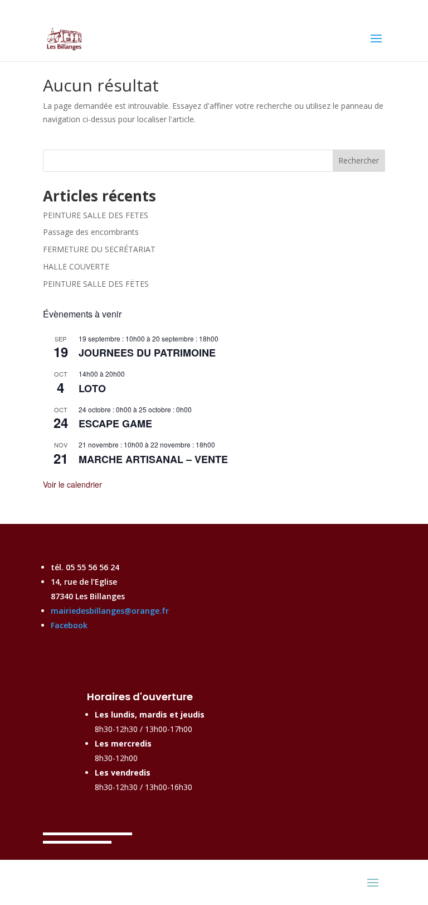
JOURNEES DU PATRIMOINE (147, 352)
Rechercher (358, 160)
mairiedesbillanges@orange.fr (110, 610)
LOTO (92, 388)
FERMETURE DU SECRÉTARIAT (99, 249)
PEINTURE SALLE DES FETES (95, 215)
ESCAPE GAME (115, 423)
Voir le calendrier (72, 484)
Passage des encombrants (91, 232)
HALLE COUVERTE (76, 266)
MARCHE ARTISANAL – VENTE (153, 459)
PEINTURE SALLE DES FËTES (96, 283)
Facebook (69, 625)
